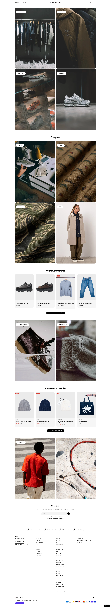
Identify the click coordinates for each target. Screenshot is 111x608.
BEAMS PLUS (59, 542)
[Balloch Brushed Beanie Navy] (45, 405)
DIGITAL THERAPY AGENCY (33, 600)
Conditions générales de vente (21, 544)
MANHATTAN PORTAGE (61, 567)
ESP (60, 206)
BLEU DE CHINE (59, 544)
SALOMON (61, 73)
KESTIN (60, 145)
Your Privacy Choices (60, 591)
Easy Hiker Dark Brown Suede (43, 303)
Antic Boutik (20, 600)
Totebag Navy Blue (83, 421)
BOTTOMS (38, 549)
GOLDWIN (58, 553)
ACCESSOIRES (39, 553)
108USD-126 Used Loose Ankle (85, 303)
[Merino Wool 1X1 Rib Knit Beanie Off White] (65, 405)
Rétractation (107, 605)
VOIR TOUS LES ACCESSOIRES (55, 430)
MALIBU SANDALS (60, 564)
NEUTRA (20, 145)
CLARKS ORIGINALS (22, 324)
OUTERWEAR (38, 540)
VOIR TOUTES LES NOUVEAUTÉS (55, 313)
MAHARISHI (20, 206)
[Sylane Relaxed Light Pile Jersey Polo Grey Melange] (65, 287)
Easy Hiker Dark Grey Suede (22, 303)
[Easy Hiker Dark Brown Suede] (45, 287)
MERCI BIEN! (59, 571)
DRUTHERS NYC (59, 549)
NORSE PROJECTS (63, 324)
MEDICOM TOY (80, 538)
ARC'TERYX (61, 12)
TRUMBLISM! (79, 542)
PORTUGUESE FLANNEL (61, 580)
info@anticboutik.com (19, 543)
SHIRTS (37, 544)
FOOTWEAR (20, 73)
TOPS (37, 547)
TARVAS (58, 589)
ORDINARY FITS (59, 578)
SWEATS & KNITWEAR (40, 542)
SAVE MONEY (38, 555)
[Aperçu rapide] (32, 277)
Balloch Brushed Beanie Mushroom (24, 421)
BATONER (58, 540)
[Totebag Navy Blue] (86, 405)
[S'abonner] (68, 513)
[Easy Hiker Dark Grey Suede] (24, 287)
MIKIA (60, 442)
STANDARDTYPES (60, 586)
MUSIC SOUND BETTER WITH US (84, 540)
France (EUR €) (19, 597)
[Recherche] (90, 2)
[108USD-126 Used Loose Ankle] (86, 287)
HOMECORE (20, 442)
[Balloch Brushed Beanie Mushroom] (24, 405)
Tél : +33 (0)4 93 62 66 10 (20, 541)
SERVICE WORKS (59, 584)
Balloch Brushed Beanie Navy (43, 421)
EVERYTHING (21, 12)
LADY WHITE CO (59, 560)
